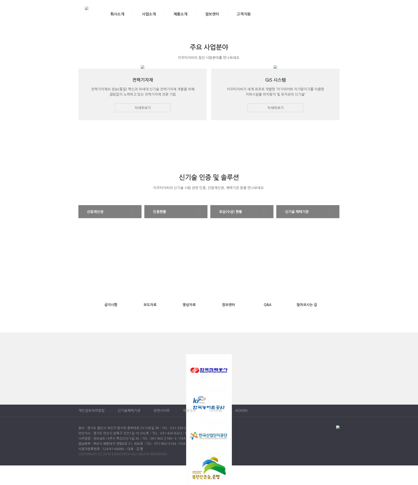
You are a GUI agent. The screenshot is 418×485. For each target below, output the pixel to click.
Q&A (267, 304)
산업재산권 (95, 211)
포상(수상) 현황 (230, 211)
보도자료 (150, 304)
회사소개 (117, 14)
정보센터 (212, 14)
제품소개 (180, 14)
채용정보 (189, 410)
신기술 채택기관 (297, 211)
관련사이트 (161, 410)
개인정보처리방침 (91, 410)
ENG (328, 14)
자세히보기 (143, 108)
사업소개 (149, 14)
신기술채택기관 (129, 410)
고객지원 (244, 14)
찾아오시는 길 (307, 304)
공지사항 (110, 304)
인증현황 (159, 211)
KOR (319, 14)
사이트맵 (215, 410)
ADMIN (241, 410)
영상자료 (189, 304)
